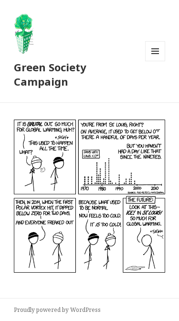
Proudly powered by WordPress (57, 310)
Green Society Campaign (50, 74)
